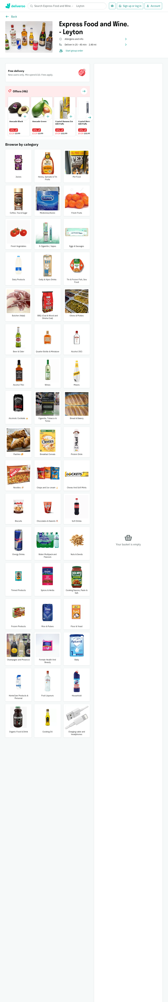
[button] (93, 39)
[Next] (89, 117)
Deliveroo (15, 6)
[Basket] (112, 6)
